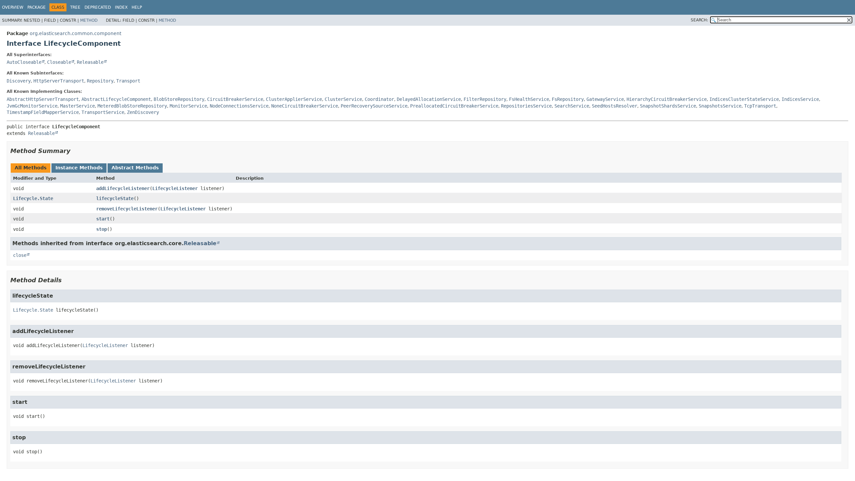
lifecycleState (115, 198)
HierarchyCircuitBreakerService (667, 99)
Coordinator (379, 99)
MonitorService (188, 106)
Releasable (90, 62)
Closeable (59, 62)
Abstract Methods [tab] (135, 167)
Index (121, 7)
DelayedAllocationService (429, 99)
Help (137, 7)
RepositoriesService (526, 106)
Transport (128, 81)
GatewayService (605, 99)
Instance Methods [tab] (79, 167)
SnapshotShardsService (668, 106)
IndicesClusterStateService (744, 99)
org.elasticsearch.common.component (75, 33)
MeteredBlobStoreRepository (132, 106)
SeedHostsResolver (614, 106)
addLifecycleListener (123, 188)
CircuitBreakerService (235, 99)
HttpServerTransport (58, 81)
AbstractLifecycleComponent (116, 99)
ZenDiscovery (143, 112)
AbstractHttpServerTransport (43, 99)
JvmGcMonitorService (32, 106)
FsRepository (568, 99)
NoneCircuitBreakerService (304, 106)
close (19, 255)
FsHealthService (529, 99)
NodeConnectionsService (239, 106)
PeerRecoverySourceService (374, 106)
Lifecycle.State (33, 198)
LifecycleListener (175, 188)
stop (101, 229)
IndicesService (800, 99)
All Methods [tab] (30, 167)
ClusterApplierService (294, 99)
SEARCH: (699, 20)
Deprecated (97, 7)
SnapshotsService (720, 106)
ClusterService (343, 99)
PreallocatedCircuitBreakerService (454, 106)
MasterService (77, 106)
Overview (12, 7)
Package (36, 7)
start (103, 218)
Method (89, 20)
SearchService (571, 106)
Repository (100, 81)
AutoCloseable (24, 62)
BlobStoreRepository (179, 99)
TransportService (102, 112)
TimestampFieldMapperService (43, 112)
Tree (75, 7)
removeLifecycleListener (127, 208)
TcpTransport (760, 106)
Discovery (19, 81)
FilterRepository (485, 99)
